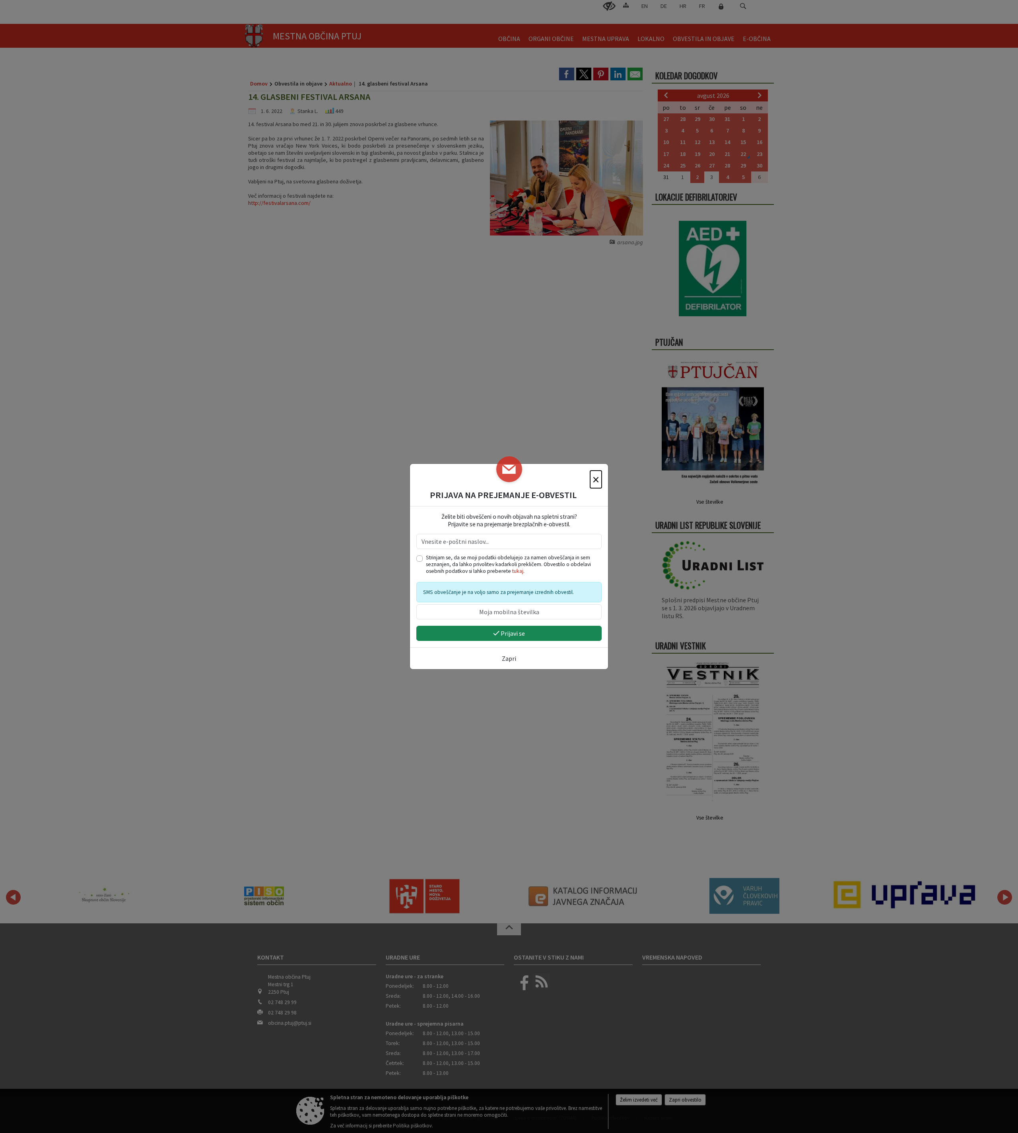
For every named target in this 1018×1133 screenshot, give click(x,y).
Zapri (509, 658)
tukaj (517, 571)
